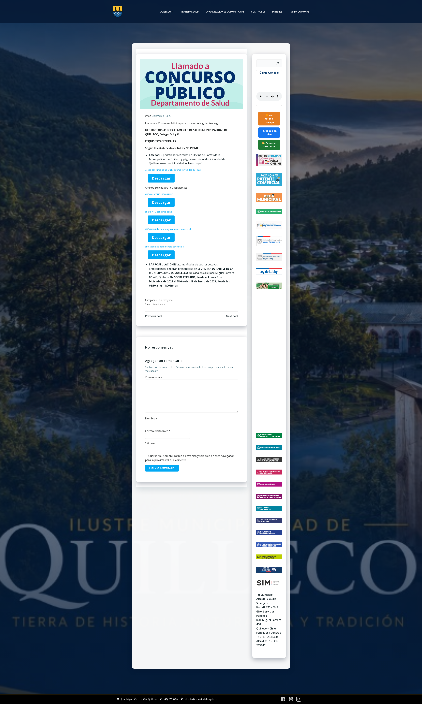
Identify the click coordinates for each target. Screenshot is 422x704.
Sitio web (150, 443)
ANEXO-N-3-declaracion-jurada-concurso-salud (168, 229)
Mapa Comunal (300, 11)
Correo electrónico (157, 431)
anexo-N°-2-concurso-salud (158, 211)
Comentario (153, 377)
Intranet (278, 11)
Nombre (151, 418)
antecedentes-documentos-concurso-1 (164, 246)
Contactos (258, 11)
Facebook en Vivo (269, 132)
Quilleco (165, 11)
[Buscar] (278, 63)
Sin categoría (166, 300)
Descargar (161, 178)
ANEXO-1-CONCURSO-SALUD (159, 194)
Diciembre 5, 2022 (161, 115)
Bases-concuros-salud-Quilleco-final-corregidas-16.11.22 (173, 169)
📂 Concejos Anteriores (269, 144)
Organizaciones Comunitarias (225, 11)
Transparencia (190, 11)
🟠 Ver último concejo (269, 119)
